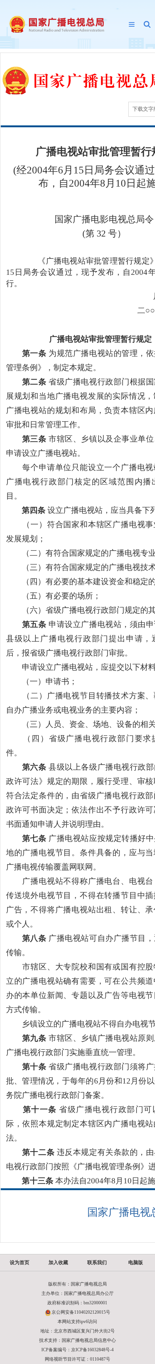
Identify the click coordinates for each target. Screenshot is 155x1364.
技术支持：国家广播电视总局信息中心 (77, 1340)
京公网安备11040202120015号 (81, 1312)
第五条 (26, 624)
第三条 (26, 438)
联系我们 (97, 1262)
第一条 (26, 353)
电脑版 (135, 1262)
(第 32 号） (104, 233)
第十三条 (29, 1180)
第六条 (26, 767)
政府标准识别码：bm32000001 (77, 1302)
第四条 (26, 510)
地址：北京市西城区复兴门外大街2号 (77, 1331)
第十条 (26, 1066)
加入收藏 (58, 1262)
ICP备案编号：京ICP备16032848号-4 (77, 1349)
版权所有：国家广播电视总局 (77, 1284)
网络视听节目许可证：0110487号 (77, 1359)
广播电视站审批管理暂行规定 (100, 339)
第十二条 (30, 1152)
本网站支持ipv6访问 (77, 1321)
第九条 (26, 1038)
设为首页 (19, 1262)
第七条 (26, 838)
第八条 (26, 938)
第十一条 (31, 1109)
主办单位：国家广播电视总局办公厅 (77, 1293)
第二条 (26, 381)
